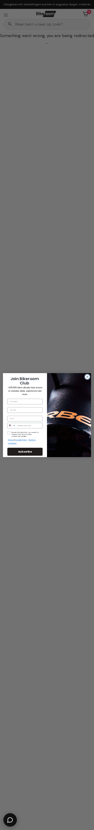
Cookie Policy (21, 440)
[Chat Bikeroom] (10, 820)
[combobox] (11, 425)
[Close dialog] (87, 376)
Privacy (11, 440)
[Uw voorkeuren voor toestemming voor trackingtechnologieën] (89, 622)
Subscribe (25, 451)
